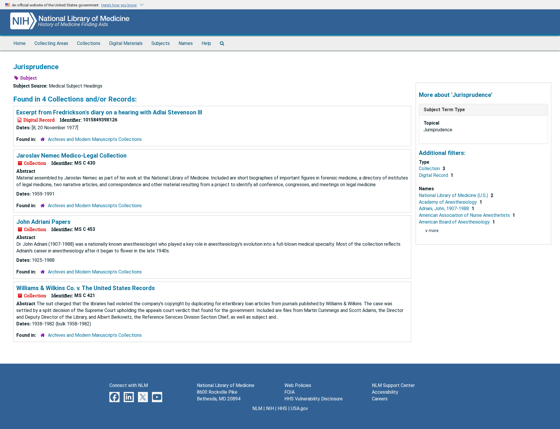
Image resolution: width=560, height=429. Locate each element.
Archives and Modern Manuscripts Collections (95, 139)
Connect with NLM (128, 385)
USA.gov (299, 408)
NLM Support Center (393, 385)
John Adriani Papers (43, 221)
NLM (257, 408)
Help (206, 43)
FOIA (289, 392)
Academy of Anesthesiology (448, 202)
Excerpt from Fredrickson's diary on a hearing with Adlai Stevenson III (109, 112)
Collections (88, 43)
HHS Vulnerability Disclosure (313, 399)
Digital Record (434, 175)
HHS (282, 408)
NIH (270, 408)
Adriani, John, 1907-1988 (444, 208)
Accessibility (385, 392)
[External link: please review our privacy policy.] (114, 397)
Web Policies (297, 385)
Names (185, 43)
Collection (430, 168)
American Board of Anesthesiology (455, 222)
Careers (380, 399)
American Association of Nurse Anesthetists (465, 215)
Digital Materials (126, 43)
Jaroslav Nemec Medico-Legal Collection (71, 155)
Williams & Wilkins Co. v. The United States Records (85, 288)
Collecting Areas (51, 43)
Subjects (160, 43)
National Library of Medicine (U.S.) (454, 195)
